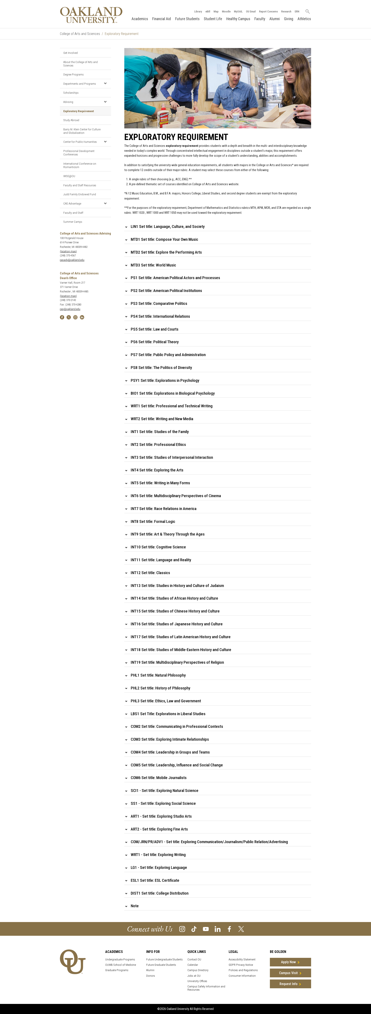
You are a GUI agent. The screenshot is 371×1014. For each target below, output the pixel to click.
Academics (140, 19)
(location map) (68, 251)
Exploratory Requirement (78, 111)
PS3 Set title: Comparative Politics (159, 303)
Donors (150, 975)
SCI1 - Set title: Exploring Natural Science (164, 790)
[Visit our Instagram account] (182, 929)
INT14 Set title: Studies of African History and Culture (174, 598)
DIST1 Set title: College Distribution (160, 893)
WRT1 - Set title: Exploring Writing (158, 854)
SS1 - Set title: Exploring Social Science (163, 803)
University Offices (197, 981)
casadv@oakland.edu (72, 260)
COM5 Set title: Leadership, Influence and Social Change (177, 765)
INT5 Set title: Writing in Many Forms (160, 482)
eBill (207, 11)
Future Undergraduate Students (164, 959)
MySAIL (238, 11)
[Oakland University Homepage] (91, 15)
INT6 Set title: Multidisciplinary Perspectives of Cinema (176, 495)
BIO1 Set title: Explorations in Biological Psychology (173, 393)
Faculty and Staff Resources (79, 185)
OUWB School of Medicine (120, 964)
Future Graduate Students (161, 964)
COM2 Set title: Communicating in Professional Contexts (177, 726)
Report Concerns (268, 11)
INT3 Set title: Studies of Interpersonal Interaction (172, 457)
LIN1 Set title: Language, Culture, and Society (168, 226)
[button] (105, 83)
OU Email (251, 11)
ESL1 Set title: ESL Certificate (155, 880)
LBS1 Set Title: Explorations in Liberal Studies (168, 713)
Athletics (304, 19)
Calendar (192, 964)
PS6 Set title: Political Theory (155, 341)
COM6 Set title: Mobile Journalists (159, 777)
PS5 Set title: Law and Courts (154, 329)
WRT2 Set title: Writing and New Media (162, 418)
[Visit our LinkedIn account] (217, 929)
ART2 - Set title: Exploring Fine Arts (159, 829)
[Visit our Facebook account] (229, 929)
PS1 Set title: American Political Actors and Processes (175, 277)
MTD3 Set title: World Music (153, 265)
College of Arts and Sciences (80, 34)
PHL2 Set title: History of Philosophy (160, 688)
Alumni (274, 19)
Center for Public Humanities (80, 141)
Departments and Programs (79, 83)
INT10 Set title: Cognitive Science (158, 547)
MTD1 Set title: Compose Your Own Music (164, 239)
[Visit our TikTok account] (194, 929)
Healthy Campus (238, 19)
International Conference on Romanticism (79, 165)
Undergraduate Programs (120, 959)
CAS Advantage (72, 203)
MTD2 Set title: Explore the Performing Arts (166, 252)
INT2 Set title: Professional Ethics (158, 444)
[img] (62, 317)
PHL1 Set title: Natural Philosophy (158, 675)
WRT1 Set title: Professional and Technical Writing (172, 405)
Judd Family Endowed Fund (79, 194)
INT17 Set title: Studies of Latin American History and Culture (181, 636)
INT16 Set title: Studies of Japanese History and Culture (177, 623)
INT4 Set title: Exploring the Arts (157, 470)
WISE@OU (69, 176)
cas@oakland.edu (70, 309)
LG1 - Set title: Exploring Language (159, 867)
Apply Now (288, 962)
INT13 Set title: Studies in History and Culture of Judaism (177, 585)
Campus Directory (197, 970)
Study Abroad (71, 120)
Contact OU (194, 959)
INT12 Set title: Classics (150, 572)
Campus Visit (288, 973)
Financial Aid (161, 19)
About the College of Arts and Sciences (80, 63)
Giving (288, 19)
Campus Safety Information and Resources (206, 988)
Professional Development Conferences (78, 152)
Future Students (187, 19)
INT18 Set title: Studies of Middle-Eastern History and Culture (181, 649)
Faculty (259, 19)
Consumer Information (242, 975)
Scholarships (71, 92)
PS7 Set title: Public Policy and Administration (168, 354)
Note (135, 905)
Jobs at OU (194, 975)
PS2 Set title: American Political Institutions (166, 290)
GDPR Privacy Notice (241, 964)
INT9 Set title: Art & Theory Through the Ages (168, 534)
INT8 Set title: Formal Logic (153, 521)
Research (286, 11)
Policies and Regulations (243, 970)
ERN (297, 11)
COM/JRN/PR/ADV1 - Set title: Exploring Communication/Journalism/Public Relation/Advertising (209, 841)
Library (198, 11)
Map (216, 11)
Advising (68, 102)
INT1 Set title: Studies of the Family (160, 431)
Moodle (226, 11)
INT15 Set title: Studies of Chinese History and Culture (175, 611)
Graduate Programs (116, 970)
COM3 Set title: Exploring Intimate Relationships (170, 739)
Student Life (213, 19)
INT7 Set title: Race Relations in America (163, 508)
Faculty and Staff (73, 212)
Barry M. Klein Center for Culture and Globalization (81, 131)
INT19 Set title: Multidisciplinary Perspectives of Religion (177, 662)
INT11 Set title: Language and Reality (161, 559)
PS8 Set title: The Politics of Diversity (161, 367)
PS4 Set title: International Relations (160, 316)
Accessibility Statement (242, 959)
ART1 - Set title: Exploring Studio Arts (161, 816)
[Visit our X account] (241, 929)
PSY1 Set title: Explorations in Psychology (165, 380)
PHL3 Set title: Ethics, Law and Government (166, 700)
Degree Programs (73, 74)
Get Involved (70, 52)
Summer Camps (72, 221)
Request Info (288, 984)
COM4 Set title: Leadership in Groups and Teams (170, 752)
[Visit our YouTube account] (206, 929)
